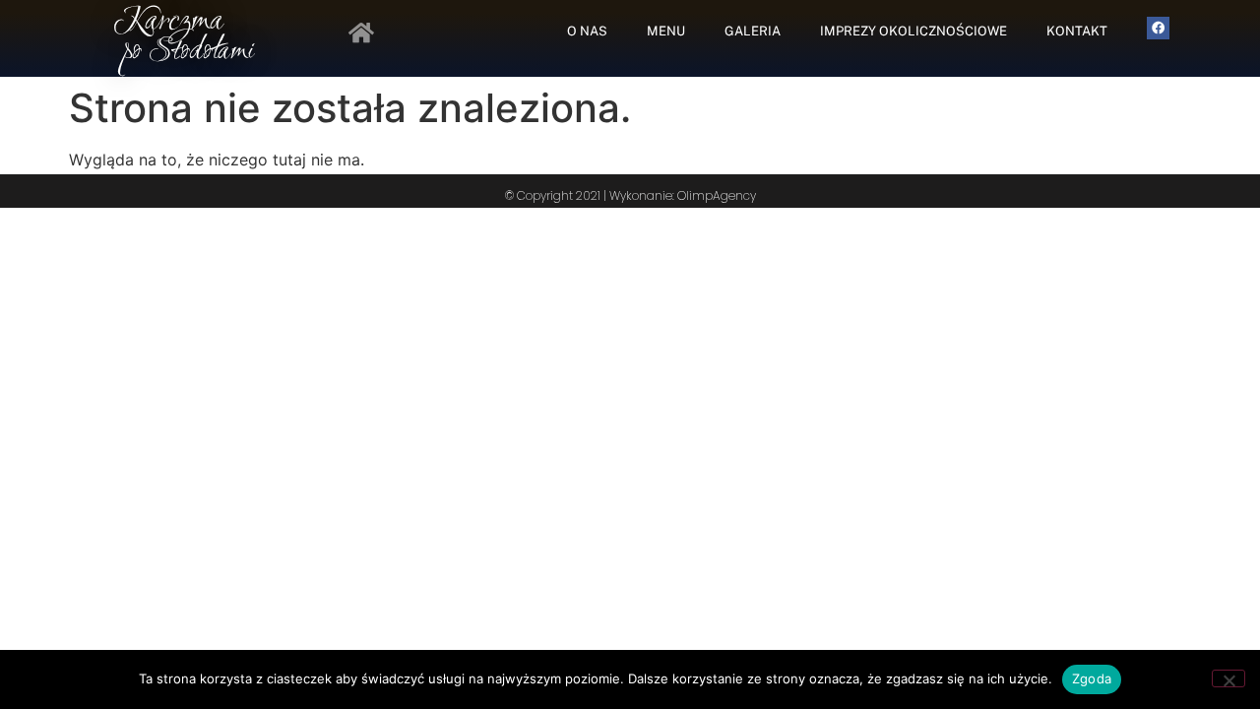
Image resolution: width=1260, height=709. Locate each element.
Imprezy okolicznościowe (913, 31)
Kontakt (1076, 31)
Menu (666, 31)
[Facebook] (1158, 28)
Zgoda (1091, 678)
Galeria (752, 31)
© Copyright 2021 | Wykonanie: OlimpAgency (630, 195)
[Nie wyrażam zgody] (1228, 678)
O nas (587, 31)
